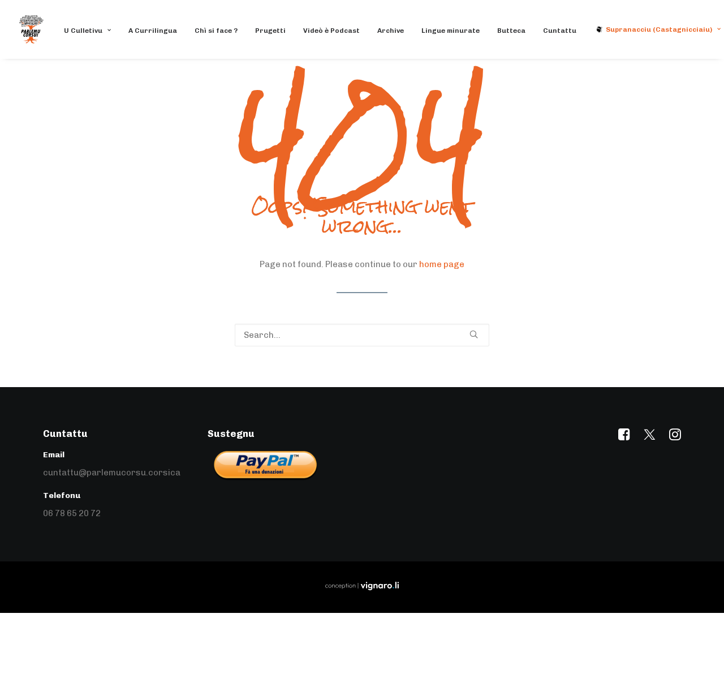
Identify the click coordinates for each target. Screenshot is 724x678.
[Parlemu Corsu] (31, 29)
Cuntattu (559, 31)
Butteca (511, 31)
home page (441, 264)
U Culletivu (83, 31)
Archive (390, 31)
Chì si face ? (216, 31)
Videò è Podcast (331, 31)
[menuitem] (91, 30)
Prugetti (270, 31)
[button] (473, 334)
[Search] (362, 335)
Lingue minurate (450, 31)
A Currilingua (152, 31)
